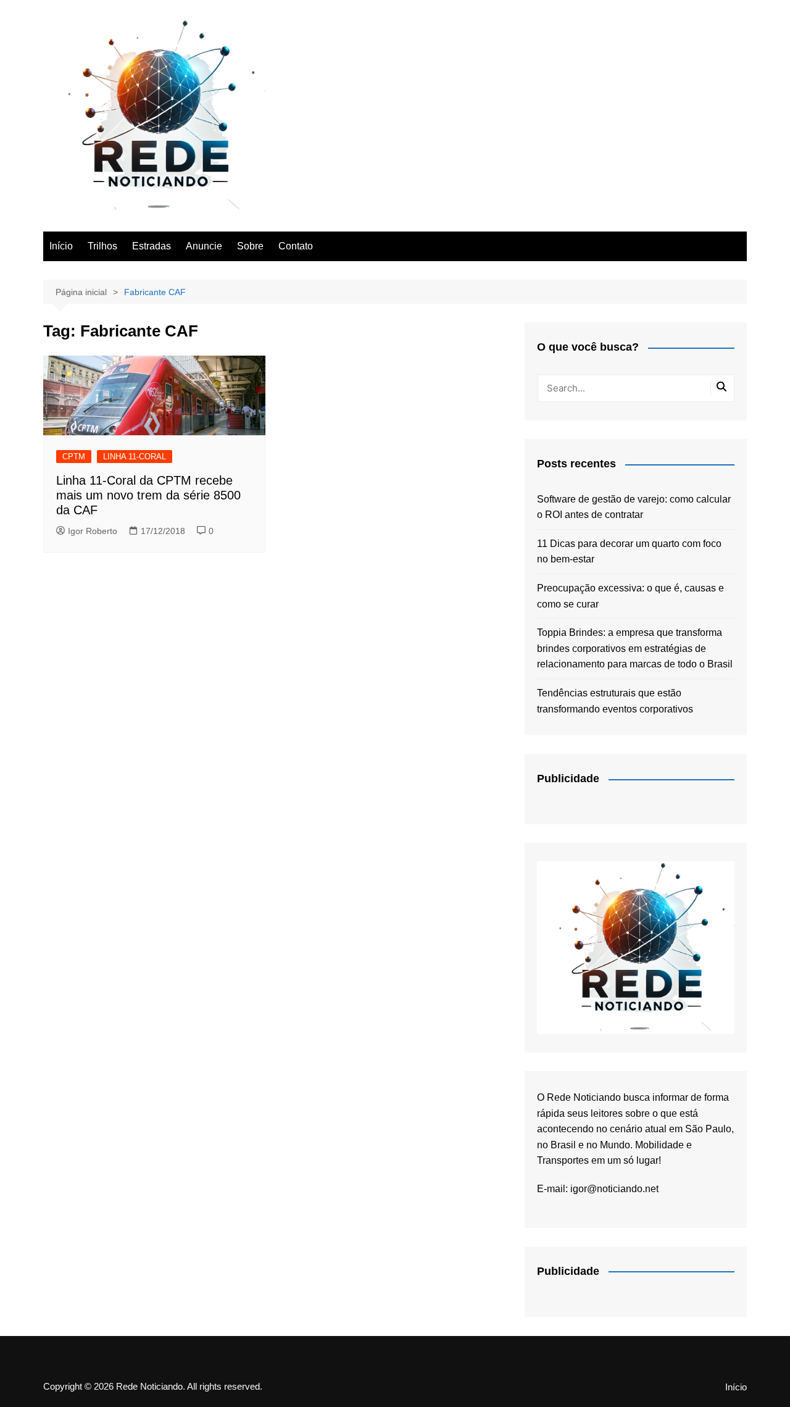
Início (61, 246)
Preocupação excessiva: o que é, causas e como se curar (630, 596)
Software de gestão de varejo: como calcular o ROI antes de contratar (634, 507)
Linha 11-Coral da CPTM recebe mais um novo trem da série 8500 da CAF (148, 495)
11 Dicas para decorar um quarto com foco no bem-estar (629, 551)
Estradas (151, 246)
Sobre (250, 246)
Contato (295, 246)
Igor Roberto (92, 531)
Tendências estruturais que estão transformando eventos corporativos (615, 701)
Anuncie (204, 246)
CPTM (73, 456)
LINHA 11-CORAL (134, 456)
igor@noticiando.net (614, 1189)
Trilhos (102, 246)
